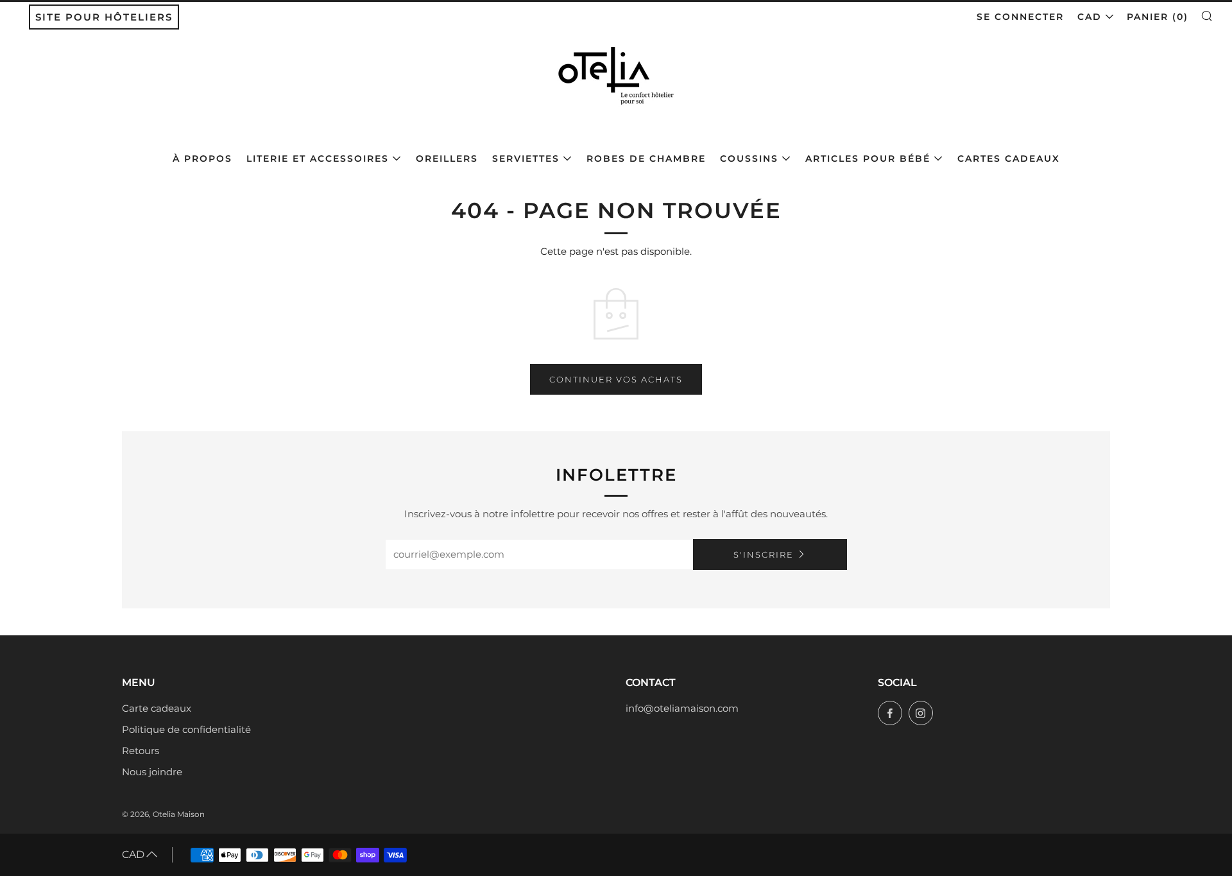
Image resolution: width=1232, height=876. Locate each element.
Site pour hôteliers (104, 17)
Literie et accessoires (317, 158)
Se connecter (1020, 16)
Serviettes (526, 158)
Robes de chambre (646, 158)
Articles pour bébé (867, 158)
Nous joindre (152, 772)
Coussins (749, 158)
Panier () (1157, 16)
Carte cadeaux (156, 708)
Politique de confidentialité (186, 729)
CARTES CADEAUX (1008, 158)
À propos (202, 158)
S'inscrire (763, 554)
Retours (140, 750)
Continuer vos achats (616, 379)
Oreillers (447, 158)
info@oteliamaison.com (682, 708)
